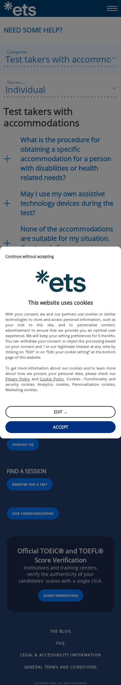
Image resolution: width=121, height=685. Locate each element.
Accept (60, 427)
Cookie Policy (52, 378)
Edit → (61, 412)
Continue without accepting (29, 256)
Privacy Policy (17, 378)
